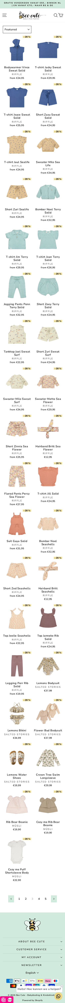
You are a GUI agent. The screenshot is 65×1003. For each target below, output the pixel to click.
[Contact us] (58, 996)
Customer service (31, 949)
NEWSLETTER (32, 965)
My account (32, 957)
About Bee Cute (31, 941)
